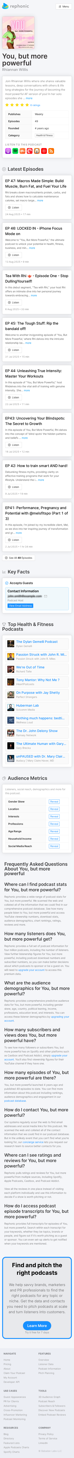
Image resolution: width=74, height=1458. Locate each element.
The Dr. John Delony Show (37, 731)
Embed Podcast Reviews (52, 1414)
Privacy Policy (46, 1434)
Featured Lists (12, 1443)
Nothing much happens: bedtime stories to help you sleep (41, 718)
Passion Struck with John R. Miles (41, 654)
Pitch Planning (46, 1373)
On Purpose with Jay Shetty (38, 692)
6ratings (35, 105)
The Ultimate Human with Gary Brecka (41, 744)
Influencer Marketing (15, 1414)
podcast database (15, 1100)
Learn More (37, 1326)
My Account (10, 1377)
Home (7, 1359)
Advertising (10, 1405)
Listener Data (45, 1364)
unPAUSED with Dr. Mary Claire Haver (41, 756)
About (7, 1368)
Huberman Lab (27, 705)
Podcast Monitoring (15, 1419)
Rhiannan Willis (15, 69)
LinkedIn (43, 1443)
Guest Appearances (15, 1396)
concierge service (33, 1142)
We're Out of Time (30, 667)
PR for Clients (11, 1401)
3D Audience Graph (49, 1396)
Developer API (11, 1381)
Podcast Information (49, 1368)
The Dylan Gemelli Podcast (37, 642)
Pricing (7, 1364)
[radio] (7, 104)
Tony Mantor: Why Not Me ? (37, 680)
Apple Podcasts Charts (16, 1447)
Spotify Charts (12, 1451)
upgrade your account (31, 969)
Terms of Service (47, 1438)
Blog (6, 1434)
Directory (9, 1438)
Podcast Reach (46, 1401)
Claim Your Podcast (14, 1373)
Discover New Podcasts (51, 1410)
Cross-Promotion (13, 1410)
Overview (43, 1359)
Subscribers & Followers (51, 1405)
